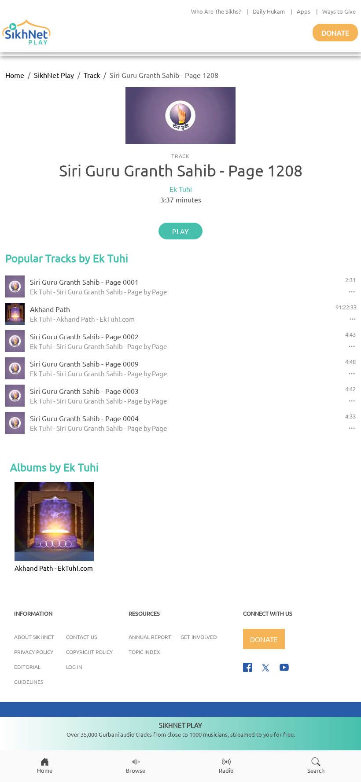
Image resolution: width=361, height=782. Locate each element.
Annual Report (150, 636)
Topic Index (144, 651)
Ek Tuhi (180, 188)
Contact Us (81, 636)
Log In (74, 666)
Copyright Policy (89, 651)
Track (92, 74)
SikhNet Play (54, 74)
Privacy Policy (33, 651)
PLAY (180, 231)
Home (14, 74)
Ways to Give (339, 11)
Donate (335, 32)
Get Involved (198, 636)
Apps (303, 11)
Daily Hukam (269, 11)
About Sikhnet (34, 636)
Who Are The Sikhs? (216, 11)
